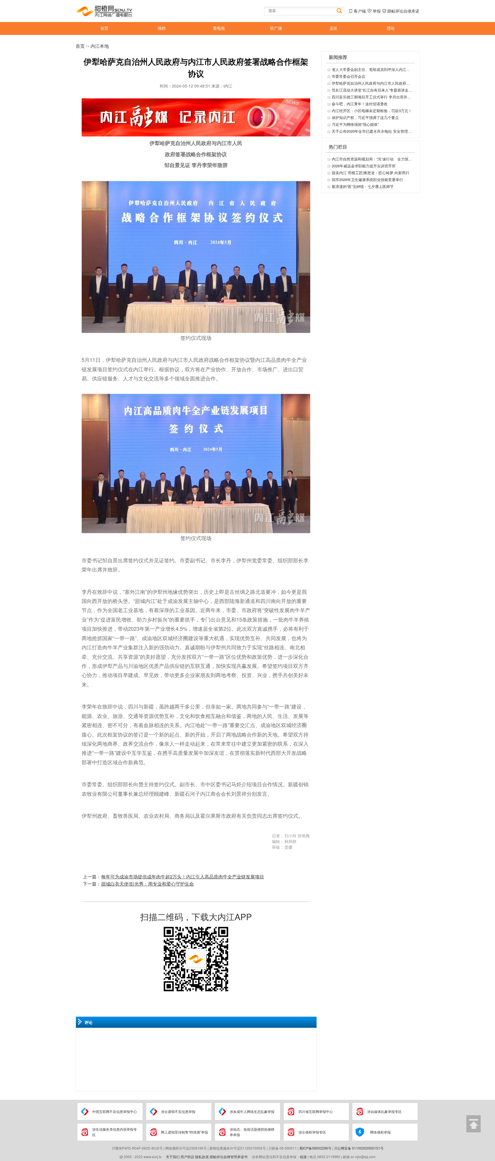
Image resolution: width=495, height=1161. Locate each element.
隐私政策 (202, 1156)
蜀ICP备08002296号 (315, 1148)
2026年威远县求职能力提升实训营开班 (364, 165)
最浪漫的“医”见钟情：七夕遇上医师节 (363, 186)
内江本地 (100, 46)
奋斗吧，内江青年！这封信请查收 (360, 103)
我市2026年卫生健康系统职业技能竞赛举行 (367, 179)
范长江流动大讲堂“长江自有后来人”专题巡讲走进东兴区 (372, 90)
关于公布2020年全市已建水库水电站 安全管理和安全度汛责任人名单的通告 (372, 131)
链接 (303, 1156)
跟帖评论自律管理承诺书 (228, 1156)
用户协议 (187, 1156)
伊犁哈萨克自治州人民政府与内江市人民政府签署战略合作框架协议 (372, 83)
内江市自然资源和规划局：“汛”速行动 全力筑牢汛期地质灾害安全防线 (372, 159)
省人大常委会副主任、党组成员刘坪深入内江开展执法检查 (372, 69)
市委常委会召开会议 (348, 76)
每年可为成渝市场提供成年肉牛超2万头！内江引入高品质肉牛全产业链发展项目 (182, 876)
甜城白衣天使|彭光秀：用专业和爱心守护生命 (147, 883)
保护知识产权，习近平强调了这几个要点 (365, 117)
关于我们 (173, 1156)
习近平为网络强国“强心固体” (355, 124)
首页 (80, 46)
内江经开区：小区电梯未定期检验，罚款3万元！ (372, 110)
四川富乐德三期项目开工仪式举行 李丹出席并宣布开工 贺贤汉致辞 (372, 97)
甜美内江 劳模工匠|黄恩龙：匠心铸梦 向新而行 (370, 172)
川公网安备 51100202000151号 (359, 1148)
